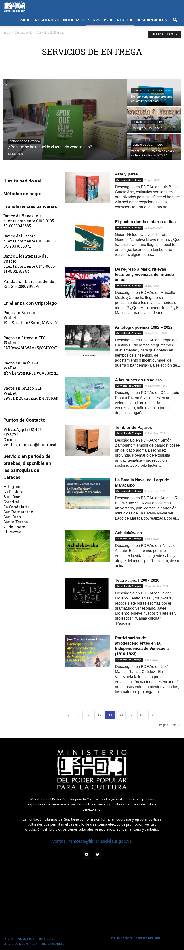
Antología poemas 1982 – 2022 (143, 327)
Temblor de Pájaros (133, 427)
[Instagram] (86, 855)
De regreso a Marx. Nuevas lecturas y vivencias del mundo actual (144, 274)
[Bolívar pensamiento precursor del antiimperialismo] (154, 99)
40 (121, 715)
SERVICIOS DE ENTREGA (110, 20)
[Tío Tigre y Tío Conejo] (154, 126)
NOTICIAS (71, 20)
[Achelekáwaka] (87, 546)
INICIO (25, 20)
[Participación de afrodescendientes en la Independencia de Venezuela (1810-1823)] (87, 651)
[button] (175, 20)
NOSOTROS (45, 20)
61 (142, 715)
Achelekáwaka (128, 533)
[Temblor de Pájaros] (87, 440)
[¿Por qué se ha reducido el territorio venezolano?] (65, 120)
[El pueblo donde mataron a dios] (87, 235)
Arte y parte (126, 174)
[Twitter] (97, 855)
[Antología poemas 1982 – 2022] (87, 340)
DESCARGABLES (152, 20)
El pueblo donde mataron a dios (145, 221)
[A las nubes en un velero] (87, 393)
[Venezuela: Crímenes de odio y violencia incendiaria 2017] (154, 154)
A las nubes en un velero (138, 380)
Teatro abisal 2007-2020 (137, 580)
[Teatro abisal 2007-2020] (87, 593)
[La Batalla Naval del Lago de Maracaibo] (87, 493)
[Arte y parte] (87, 187)
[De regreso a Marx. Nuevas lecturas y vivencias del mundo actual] (87, 282)
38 (99, 715)
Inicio (7, 32)
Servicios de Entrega (25, 141)
